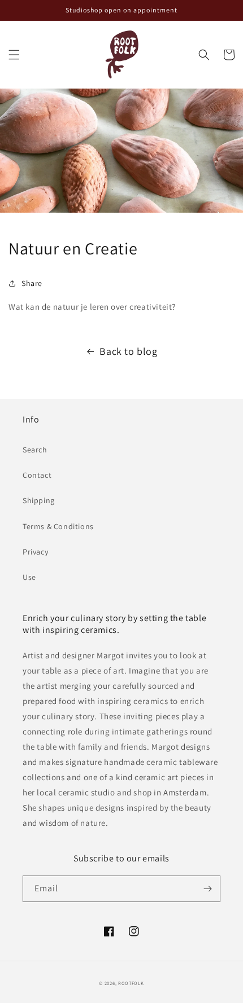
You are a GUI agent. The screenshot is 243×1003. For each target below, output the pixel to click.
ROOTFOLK (131, 983)
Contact (37, 475)
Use (29, 577)
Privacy (35, 552)
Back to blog (128, 351)
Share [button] (31, 283)
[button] (14, 54)
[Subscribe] (207, 889)
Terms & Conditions (58, 526)
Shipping (39, 500)
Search (35, 450)
